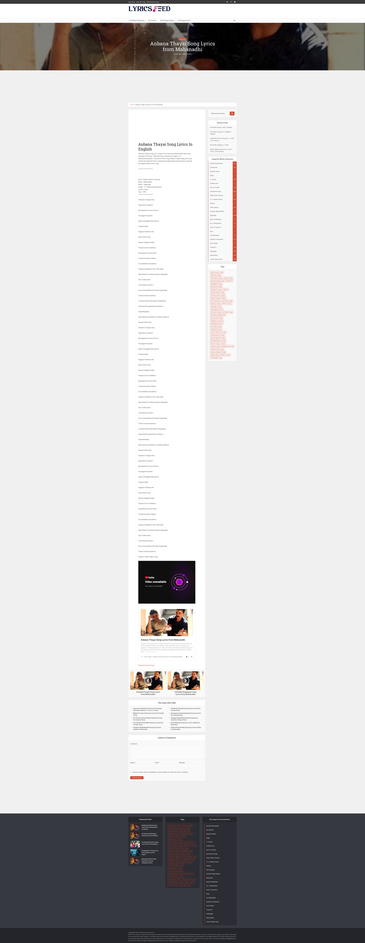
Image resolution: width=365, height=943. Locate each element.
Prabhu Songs (228, 312)
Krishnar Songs (227, 301)
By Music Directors (137, 20)
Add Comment (186, 54)
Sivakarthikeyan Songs (218, 340)
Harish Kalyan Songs (218, 292)
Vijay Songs (131, 2)
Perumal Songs (216, 312)
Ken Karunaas (216, 301)
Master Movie (216, 303)
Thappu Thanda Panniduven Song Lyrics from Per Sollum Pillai (184, 719)
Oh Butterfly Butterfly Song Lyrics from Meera (150, 834)
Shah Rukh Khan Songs (219, 332)
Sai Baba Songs (216, 326)
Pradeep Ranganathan (218, 315)
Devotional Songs (167, 20)
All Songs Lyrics (184, 20)
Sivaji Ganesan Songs (218, 338)
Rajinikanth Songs (217, 323)
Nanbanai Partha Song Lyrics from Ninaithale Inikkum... (150, 827)
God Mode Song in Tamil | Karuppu (221, 127)
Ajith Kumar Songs (217, 272)
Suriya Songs (216, 346)
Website (182, 763)
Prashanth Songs (217, 318)
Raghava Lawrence (217, 321)
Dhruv (226, 289)
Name (133, 763)
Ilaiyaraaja (182, 39)
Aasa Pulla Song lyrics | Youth (219, 145)
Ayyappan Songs (217, 284)
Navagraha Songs (217, 309)
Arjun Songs (228, 278)
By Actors (152, 20)
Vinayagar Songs (217, 358)
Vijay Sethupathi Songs (219, 352)
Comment (133, 744)
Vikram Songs (226, 355)
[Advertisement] (182, 86)
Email (157, 763)
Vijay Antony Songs (217, 349)
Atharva (229, 281)
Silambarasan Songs (218, 335)
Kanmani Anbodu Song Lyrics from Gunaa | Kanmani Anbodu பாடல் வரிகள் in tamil (147, 709)
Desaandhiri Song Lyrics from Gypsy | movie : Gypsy (150, 852)
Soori (223, 343)
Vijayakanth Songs (228, 346)
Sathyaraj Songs (217, 329)
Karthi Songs (215, 298)
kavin (224, 298)
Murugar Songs (216, 306)
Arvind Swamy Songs (218, 281)
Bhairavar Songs (217, 286)
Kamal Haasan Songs (153, 2)
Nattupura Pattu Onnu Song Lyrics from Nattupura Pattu (149, 861)
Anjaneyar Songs (217, 278)
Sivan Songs (215, 343)
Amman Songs (216, 275)
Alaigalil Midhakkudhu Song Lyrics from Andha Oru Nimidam (147, 728)
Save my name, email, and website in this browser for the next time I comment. (160, 772)
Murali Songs (227, 303)
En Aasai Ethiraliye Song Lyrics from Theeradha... (150, 843)
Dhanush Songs (140, 2)
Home (132, 104)
